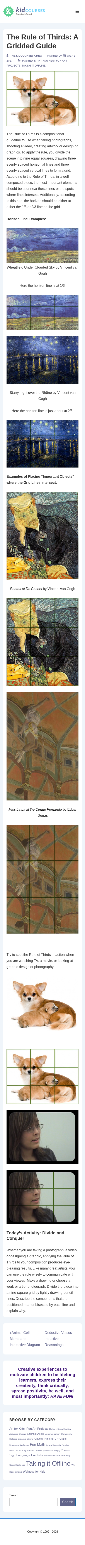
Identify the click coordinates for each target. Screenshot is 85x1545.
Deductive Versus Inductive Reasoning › (58, 1339)
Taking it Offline (34, 65)
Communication (52, 1434)
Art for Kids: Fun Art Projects (28, 1428)
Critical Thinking (44, 1438)
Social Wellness (17, 1465)
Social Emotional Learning (57, 1455)
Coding (22, 1434)
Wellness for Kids (34, 1471)
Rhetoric (66, 1450)
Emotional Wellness (19, 1445)
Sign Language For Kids (26, 1455)
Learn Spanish (53, 1445)
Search (13, 1495)
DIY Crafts (60, 1438)
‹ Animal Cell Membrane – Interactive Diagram (25, 1339)
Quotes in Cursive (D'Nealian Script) (42, 1450)
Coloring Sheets (35, 1434)
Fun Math (37, 1444)
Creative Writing (26, 1439)
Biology (53, 1429)
